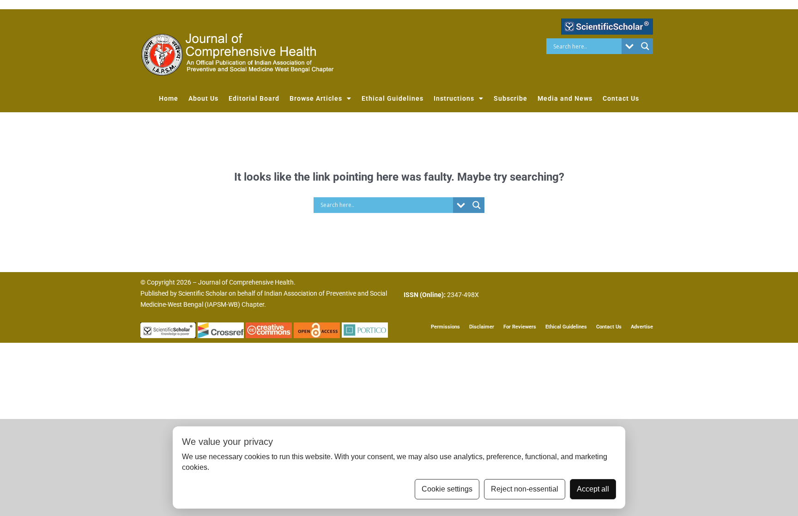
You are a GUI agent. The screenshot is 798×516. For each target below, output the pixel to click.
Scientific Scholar (202, 293)
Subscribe (510, 98)
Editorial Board (254, 98)
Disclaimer (481, 327)
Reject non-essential (524, 489)
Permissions (445, 327)
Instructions (454, 98)
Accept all (593, 489)
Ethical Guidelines (392, 98)
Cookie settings (447, 489)
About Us (203, 98)
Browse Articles (316, 98)
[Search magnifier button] (645, 46)
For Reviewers (519, 327)
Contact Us (621, 98)
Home (168, 98)
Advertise (642, 327)
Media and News (565, 98)
